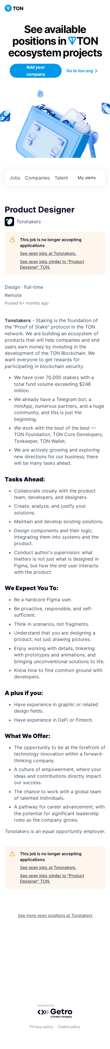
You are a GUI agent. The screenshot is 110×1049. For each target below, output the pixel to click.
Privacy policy (41, 1026)
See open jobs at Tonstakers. (48, 253)
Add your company (35, 71)
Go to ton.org (79, 70)
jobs (14, 178)
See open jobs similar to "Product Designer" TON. (52, 264)
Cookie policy (69, 1026)
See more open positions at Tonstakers (55, 915)
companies (37, 178)
